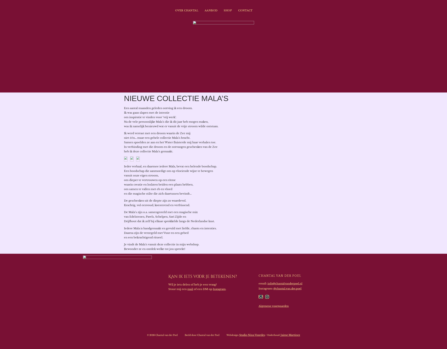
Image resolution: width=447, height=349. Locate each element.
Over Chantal (186, 10)
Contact (245, 10)
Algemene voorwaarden (274, 306)
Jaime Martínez (290, 335)
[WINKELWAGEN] (266, 10)
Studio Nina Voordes (252, 335)
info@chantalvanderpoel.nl (285, 283)
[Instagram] (267, 297)
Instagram (219, 289)
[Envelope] (261, 297)
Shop (228, 10)
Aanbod (211, 10)
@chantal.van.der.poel (287, 288)
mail (190, 289)
